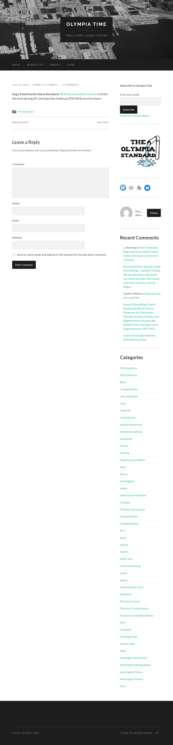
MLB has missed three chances (78, 94)
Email (16, 220)
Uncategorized (25, 111)
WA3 (123, 650)
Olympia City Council (132, 509)
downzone (126, 438)
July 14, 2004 (20, 85)
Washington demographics (135, 664)
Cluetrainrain (127, 417)
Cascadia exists (129, 389)
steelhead (125, 594)
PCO (123, 530)
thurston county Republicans (137, 615)
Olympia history (129, 523)
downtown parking (131, 431)
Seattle (124, 551)
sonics (123, 573)
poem (123, 537)
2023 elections (128, 368)
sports (123, 580)
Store (71, 64)
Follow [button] (154, 212)
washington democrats (133, 657)
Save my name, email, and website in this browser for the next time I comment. (61, 254)
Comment (18, 164)
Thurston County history (134, 608)
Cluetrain (125, 410)
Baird (123, 382)
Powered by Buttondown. (135, 115)
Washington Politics (131, 679)
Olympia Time (86, 24)
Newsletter (35, 64)
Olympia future (129, 516)
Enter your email (129, 94)
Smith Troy (126, 558)
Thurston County (130, 601)
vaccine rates (127, 643)
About (16, 64)
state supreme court (131, 587)
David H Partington (134, 335)
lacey (123, 467)
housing (124, 452)
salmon (124, 544)
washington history (131, 671)
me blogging (127, 481)
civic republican (129, 396)
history (124, 445)
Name (16, 203)
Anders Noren (142, 733)
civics (123, 403)
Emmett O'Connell (45, 85)
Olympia (125, 502)
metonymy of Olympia (133, 495)
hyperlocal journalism (132, 459)
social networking (130, 565)
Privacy (55, 64)
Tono (123, 622)
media (123, 488)
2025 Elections (128, 375)
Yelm (123, 686)
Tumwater (126, 629)
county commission (131, 424)
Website (17, 237)
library (124, 474)
